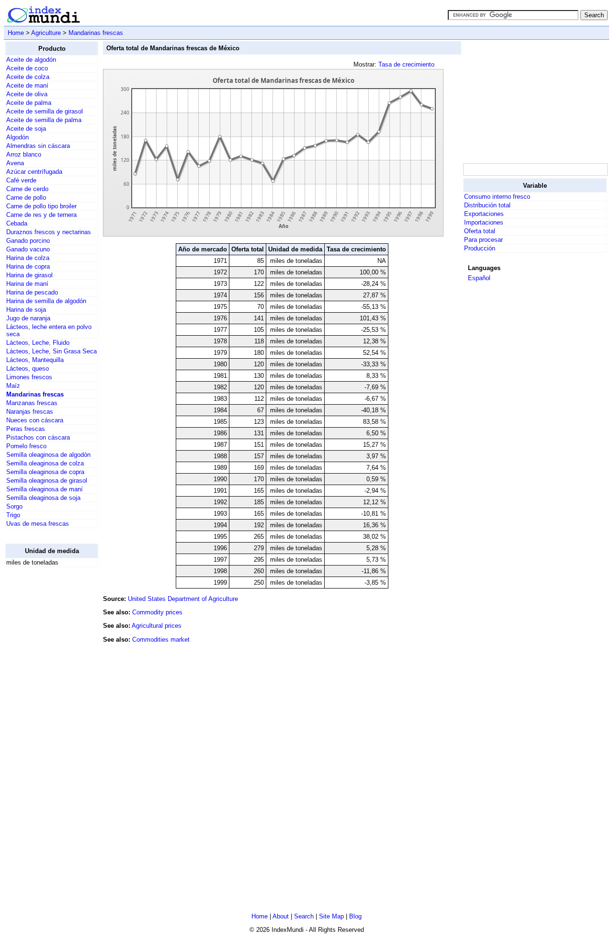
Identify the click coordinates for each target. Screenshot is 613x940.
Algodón (17, 137)
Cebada (16, 223)
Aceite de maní (27, 85)
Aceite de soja (26, 128)
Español (479, 278)
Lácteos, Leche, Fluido (37, 342)
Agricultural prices (157, 625)
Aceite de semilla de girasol (44, 111)
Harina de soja (26, 309)
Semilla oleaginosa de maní (44, 489)
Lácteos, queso (27, 368)
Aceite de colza (27, 76)
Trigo (13, 515)
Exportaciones (484, 213)
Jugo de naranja (28, 318)
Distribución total (487, 205)
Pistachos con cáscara (38, 437)
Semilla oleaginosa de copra (45, 472)
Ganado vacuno (28, 249)
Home (16, 32)
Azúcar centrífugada (34, 171)
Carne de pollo (26, 197)
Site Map (331, 916)
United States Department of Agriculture (183, 598)
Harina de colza (27, 257)
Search (304, 916)
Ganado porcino (28, 240)
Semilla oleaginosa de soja (43, 497)
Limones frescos (29, 377)
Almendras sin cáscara (38, 145)
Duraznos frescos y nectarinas (48, 232)
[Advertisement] (43, 718)
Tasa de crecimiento (406, 64)
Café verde (21, 180)
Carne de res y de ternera (41, 214)
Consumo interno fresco (497, 196)
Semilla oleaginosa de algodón (48, 454)
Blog (355, 916)
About (280, 916)
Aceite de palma (28, 102)
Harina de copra (28, 266)
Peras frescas (25, 428)
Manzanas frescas (31, 403)
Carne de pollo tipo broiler (41, 206)
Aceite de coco (27, 68)
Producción (479, 248)
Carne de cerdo (27, 189)
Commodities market (161, 639)
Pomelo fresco (26, 446)
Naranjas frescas (29, 411)
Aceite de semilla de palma (43, 120)
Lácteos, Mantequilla (35, 359)
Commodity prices (157, 612)
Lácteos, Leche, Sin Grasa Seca (51, 351)
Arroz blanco (23, 154)
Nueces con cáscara (34, 420)
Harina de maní (27, 283)
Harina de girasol (29, 275)
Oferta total (479, 231)
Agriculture (46, 32)
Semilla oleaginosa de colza (45, 463)
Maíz (13, 385)
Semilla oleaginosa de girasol (46, 480)
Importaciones (483, 222)
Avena (15, 163)
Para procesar (483, 239)
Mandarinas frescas (95, 32)
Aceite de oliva (26, 94)
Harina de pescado (32, 292)
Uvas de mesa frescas (37, 523)
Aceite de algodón (31, 59)
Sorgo (14, 506)
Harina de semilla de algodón (46, 301)
